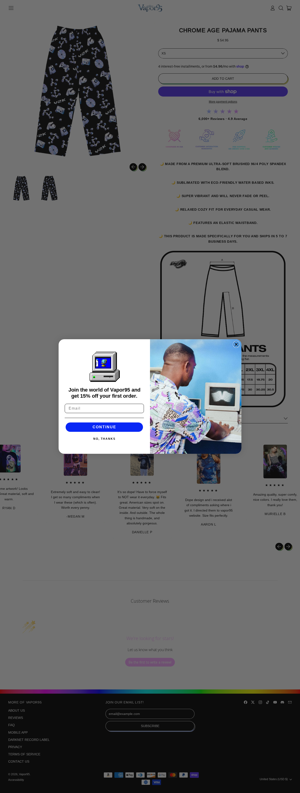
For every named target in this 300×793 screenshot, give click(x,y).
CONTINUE (104, 427)
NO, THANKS (104, 438)
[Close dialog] (236, 344)
